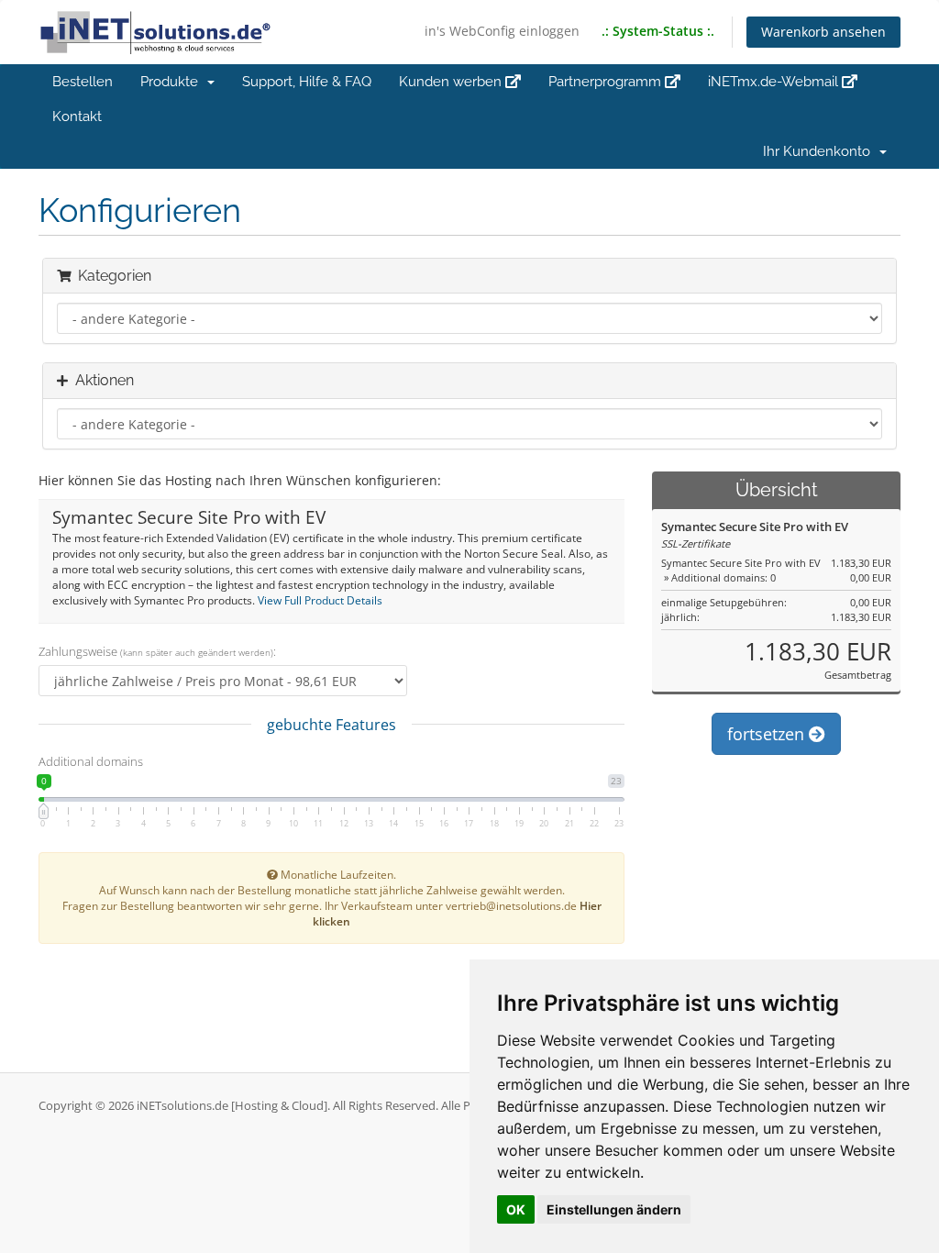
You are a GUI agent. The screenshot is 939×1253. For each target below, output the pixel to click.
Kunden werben (452, 81)
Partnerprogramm (606, 81)
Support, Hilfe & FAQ (306, 81)
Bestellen (82, 81)
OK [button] (515, 1209)
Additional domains (91, 761)
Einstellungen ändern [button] (614, 1209)
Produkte (172, 81)
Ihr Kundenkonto (820, 151)
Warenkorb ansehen (823, 31)
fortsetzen (768, 734)
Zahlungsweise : (157, 651)
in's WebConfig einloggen (502, 30)
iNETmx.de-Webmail (775, 81)
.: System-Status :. (658, 30)
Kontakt (77, 116)
